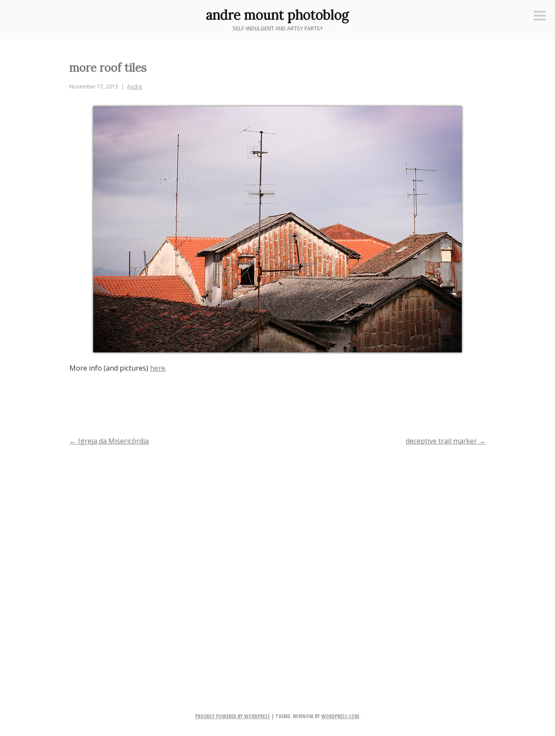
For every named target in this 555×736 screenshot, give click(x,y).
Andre (134, 86)
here (157, 368)
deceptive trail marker (446, 441)
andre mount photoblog (277, 15)
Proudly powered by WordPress (232, 716)
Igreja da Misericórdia (109, 441)
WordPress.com (340, 716)
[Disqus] (277, 565)
